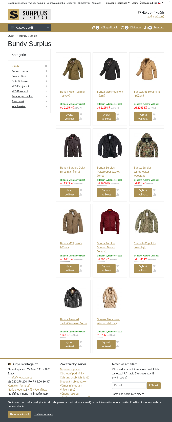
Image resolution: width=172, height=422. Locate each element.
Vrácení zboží (68, 389)
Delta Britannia (20, 81)
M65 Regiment (20, 91)
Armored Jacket (20, 71)
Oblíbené (133, 27)
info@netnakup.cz (21, 377)
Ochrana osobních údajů (74, 377)
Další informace (43, 414)
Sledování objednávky (78, 3)
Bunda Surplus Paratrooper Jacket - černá (109, 171)
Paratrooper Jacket (22, 96)
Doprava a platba (56, 3)
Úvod (11, 35)
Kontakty (96, 3)
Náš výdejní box (37, 389)
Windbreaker (19, 106)
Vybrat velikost (69, 116)
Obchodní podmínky (72, 373)
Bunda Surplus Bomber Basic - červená (106, 247)
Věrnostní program (71, 385)
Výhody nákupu (36, 3)
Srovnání (156, 27)
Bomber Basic (19, 76)
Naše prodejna (17, 389)
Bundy (15, 66)
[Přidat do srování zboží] (81, 118)
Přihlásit (154, 385)
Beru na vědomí (19, 414)
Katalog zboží (24, 27)
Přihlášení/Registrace (116, 3)
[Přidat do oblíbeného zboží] (81, 114)
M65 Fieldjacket (20, 86)
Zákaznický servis (17, 3)
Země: (144, 3)
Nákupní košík (107, 27)
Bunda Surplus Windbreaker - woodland (143, 171)
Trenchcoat (18, 101)
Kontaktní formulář (19, 385)
